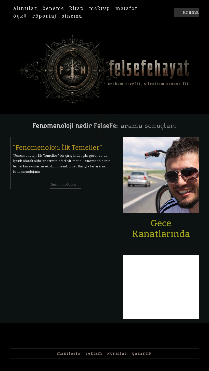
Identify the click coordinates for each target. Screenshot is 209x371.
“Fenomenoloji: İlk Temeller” (57, 148)
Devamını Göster (63, 185)
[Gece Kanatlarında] (161, 175)
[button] (186, 12)
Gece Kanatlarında (161, 228)
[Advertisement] (161, 287)
